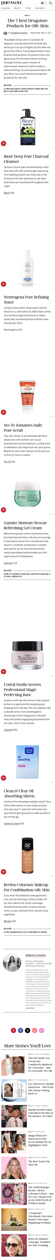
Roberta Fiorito (19, 33)
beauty (17, 8)
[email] (41, 1030)
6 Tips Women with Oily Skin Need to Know (25, 932)
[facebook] (20, 1030)
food (28, 8)
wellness (40, 8)
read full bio (30, 1008)
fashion (5, 8)
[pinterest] (3, 143)
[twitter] (27, 1030)
